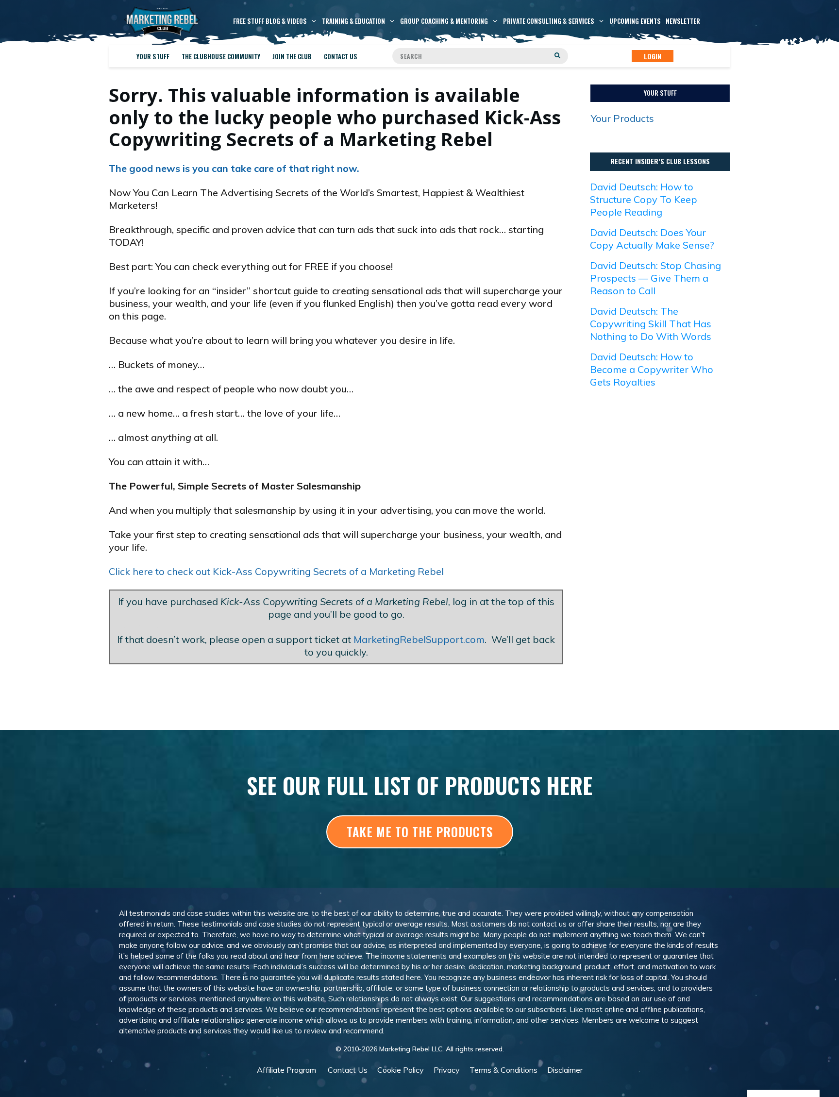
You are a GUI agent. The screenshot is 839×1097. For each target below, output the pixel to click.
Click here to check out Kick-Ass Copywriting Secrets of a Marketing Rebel (276, 571)
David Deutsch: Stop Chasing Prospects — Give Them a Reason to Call (655, 278)
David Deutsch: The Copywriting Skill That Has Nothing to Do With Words (650, 323)
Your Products (622, 118)
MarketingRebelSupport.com (419, 639)
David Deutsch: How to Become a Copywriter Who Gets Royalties (651, 369)
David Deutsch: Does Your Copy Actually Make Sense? (652, 238)
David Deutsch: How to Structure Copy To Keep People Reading (643, 199)
